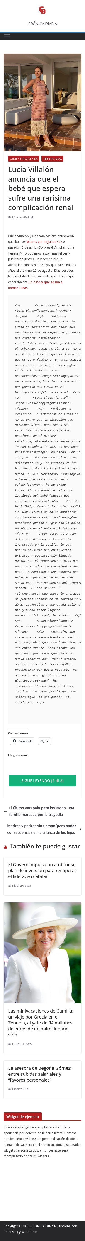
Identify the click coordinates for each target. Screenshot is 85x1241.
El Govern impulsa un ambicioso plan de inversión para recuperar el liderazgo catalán (42, 870)
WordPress (30, 1232)
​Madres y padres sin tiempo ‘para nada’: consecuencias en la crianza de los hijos (41, 829)
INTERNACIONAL (52, 158)
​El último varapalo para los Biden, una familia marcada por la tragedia (41, 811)
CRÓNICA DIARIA (43, 1226)
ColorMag (11, 1232)
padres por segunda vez (44, 241)
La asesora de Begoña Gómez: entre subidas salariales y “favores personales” (39, 1074)
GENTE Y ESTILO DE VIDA (23, 158)
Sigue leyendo (42, 780)
